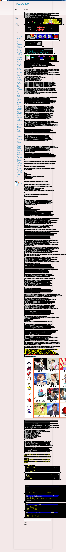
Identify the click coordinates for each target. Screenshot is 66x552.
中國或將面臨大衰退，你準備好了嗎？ (19, 98)
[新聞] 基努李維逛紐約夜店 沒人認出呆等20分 (19, 77)
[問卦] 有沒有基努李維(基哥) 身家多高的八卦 (19, 75)
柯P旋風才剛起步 (18, 169)
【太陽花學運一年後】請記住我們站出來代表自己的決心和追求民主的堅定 (19, 113)
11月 (17, 26)
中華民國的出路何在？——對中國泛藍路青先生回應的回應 (19, 72)
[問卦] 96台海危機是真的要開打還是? (19, 129)
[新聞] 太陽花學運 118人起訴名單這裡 (19, 119)
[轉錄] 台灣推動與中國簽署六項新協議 (19, 155)
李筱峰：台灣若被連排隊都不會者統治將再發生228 (19, 36)
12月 (17, 25)
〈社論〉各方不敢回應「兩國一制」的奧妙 (19, 173)
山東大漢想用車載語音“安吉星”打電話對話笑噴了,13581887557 (19, 38)
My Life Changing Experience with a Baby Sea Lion (19, 88)
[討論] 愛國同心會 (18, 86)
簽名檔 (17, 135)
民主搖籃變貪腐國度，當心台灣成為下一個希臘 (19, 172)
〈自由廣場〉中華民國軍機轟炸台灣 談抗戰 (19, 61)
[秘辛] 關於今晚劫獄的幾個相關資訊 (19, 109)
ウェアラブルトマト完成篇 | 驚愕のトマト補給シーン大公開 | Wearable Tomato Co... (19, 66)
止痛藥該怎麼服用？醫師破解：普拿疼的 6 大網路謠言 (19, 125)
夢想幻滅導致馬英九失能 (19, 108)
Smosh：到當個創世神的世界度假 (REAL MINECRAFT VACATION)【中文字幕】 (19, 83)
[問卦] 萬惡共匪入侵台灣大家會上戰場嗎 (19, 159)
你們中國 (17, 123)
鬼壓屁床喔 (18, 62)
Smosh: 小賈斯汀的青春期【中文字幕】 (19, 85)
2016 (16, 23)
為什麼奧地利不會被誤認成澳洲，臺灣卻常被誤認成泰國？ (19, 45)
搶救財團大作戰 (18, 130)
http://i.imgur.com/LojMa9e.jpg (30, 356)
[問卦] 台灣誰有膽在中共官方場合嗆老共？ (19, 100)
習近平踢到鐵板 (18, 94)
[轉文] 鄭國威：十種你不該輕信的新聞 (19, 69)
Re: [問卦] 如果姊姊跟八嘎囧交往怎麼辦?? (19, 117)
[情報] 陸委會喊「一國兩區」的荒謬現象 (19, 68)
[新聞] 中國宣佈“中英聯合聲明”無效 (19, 153)
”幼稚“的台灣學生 (18, 104)
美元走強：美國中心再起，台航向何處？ (19, 50)
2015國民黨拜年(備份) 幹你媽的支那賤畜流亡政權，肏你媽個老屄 (19, 59)
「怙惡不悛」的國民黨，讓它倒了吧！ (19, 174)
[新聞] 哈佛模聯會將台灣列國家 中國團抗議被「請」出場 (19, 149)
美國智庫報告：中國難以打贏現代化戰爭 (19, 95)
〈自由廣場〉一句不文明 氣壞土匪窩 (19, 157)
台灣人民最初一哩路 (19, 63)
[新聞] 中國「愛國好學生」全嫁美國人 (19, 122)
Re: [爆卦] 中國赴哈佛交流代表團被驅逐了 (19, 150)
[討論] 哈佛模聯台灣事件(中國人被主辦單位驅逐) (19, 161)
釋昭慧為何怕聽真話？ (19, 42)
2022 (16, 19)
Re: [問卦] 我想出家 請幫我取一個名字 (19, 49)
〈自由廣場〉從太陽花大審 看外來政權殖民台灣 (19, 89)
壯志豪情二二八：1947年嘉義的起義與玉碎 (19, 80)
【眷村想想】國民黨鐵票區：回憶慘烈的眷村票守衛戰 (19, 93)
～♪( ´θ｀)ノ (20, 182)
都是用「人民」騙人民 (19, 168)
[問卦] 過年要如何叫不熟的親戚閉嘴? (19, 74)
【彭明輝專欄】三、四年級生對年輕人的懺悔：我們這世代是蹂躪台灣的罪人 (19, 116)
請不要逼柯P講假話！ (19, 142)
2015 (16, 24)
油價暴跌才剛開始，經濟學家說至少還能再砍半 (19, 54)
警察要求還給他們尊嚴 (19, 79)
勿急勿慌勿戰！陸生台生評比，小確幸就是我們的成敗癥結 (19, 107)
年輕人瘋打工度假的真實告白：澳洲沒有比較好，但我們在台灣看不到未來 (19, 103)
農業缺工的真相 (18, 46)
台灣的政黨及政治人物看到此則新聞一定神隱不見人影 (19, 57)
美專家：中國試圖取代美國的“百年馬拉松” (19, 139)
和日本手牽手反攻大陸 (19, 99)
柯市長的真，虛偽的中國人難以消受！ (19, 170)
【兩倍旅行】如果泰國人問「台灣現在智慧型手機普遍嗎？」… (19, 52)
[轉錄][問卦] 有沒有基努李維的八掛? (19, 78)
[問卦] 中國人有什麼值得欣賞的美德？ (19, 127)
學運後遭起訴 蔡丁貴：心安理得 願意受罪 (19, 111)
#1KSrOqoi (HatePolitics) (45, 334)
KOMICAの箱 (22, 4)
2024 (16, 18)
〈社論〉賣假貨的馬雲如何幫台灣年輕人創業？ (19, 165)
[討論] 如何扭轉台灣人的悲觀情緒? (19, 141)
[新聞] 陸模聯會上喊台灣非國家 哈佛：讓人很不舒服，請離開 (19, 147)
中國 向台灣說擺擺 (18, 162)
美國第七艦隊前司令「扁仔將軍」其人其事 (19, 64)
